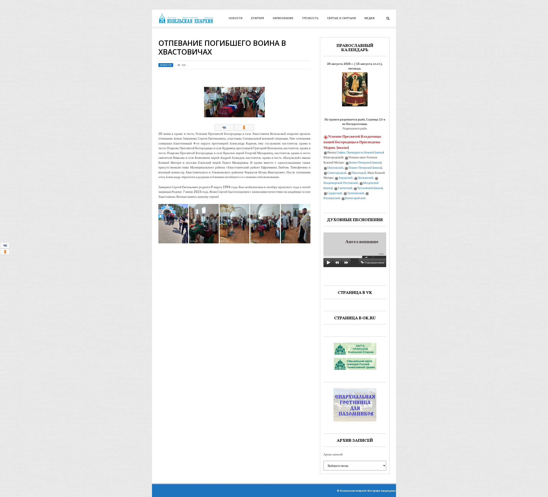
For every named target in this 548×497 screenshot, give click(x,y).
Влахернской (331, 198)
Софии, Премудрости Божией (355, 152)
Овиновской (335, 167)
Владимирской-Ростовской (340, 183)
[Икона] (355, 88)
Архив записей (333, 454)
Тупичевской (355, 193)
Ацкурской (345, 177)
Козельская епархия (353, 491)
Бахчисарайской (355, 198)
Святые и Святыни (341, 18)
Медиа (370, 18)
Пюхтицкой (358, 172)
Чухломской (365, 188)
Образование (283, 18)
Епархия (257, 18)
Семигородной (336, 172)
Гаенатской (345, 188)
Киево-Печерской (360, 162)
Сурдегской (334, 193)
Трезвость (310, 18)
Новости (236, 18)
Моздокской (371, 183)
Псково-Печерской (360, 167)
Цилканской (365, 177)
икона (343, 147)
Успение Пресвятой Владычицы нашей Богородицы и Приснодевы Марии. (352, 142)
